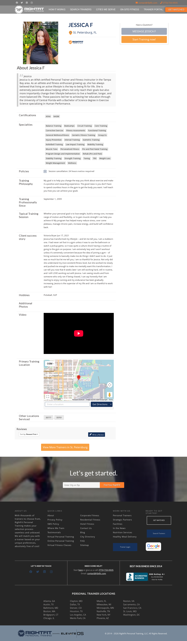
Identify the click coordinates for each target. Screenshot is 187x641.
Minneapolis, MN (105, 607)
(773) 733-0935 (106, 570)
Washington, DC (131, 614)
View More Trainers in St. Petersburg (65, 447)
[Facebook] (17, 3)
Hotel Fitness (87, 524)
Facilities (117, 524)
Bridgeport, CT (50, 614)
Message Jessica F (144, 31)
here (80, 570)
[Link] (29, 9)
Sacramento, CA (131, 604)
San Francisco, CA (132, 607)
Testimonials (54, 532)
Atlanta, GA (49, 601)
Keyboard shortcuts (78, 399)
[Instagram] (32, 3)
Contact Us (86, 528)
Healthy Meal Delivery (125, 536)
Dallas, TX (75, 604)
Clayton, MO (76, 601)
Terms (111, 399)
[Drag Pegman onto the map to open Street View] (109, 394)
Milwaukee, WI (104, 604)
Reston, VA (128, 601)
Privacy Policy (55, 519)
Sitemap (84, 545)
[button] (78, 377)
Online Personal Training (61, 540)
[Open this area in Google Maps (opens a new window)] (57, 399)
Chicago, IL (48, 618)
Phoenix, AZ (103, 618)
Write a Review (98, 435)
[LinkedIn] (27, 3)
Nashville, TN (103, 611)
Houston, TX (76, 611)
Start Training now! (144, 39)
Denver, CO (76, 607)
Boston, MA (49, 611)
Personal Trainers (122, 515)
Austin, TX (48, 604)
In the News (119, 528)
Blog (82, 532)
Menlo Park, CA (77, 618)
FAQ (82, 540)
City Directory (87, 536)
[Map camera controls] (109, 385)
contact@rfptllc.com (96, 573)
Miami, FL (101, 601)
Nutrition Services (122, 532)
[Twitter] (22, 3)
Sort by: (28, 434)
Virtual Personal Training (61, 536)
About (51, 515)
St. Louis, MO (129, 611)
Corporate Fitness (89, 515)
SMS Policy (53, 524)
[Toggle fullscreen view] (48, 396)
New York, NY (103, 614)
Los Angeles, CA (78, 614)
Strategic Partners (122, 519)
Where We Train (56, 528)
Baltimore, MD (50, 607)
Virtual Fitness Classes (59, 545)
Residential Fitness (90, 519)
